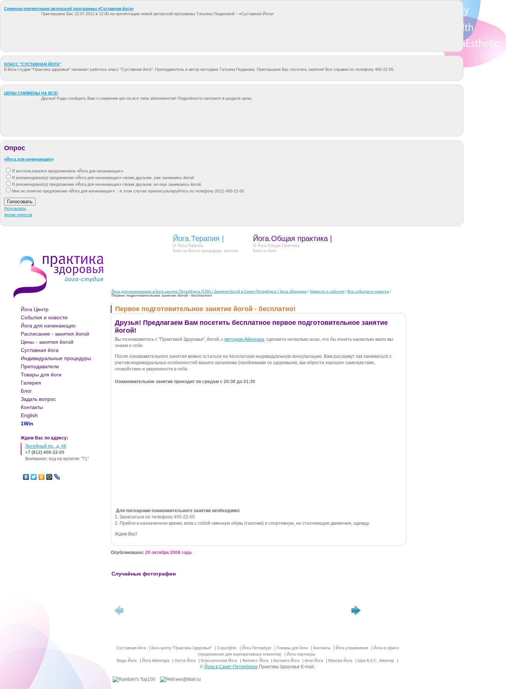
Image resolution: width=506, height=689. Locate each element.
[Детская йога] (154, 612)
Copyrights (227, 648)
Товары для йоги (41, 375)
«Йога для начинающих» (29, 159)
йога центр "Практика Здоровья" (181, 648)
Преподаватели (40, 366)
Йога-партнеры (301, 654)
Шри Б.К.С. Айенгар (375, 660)
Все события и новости (368, 291)
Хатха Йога (185, 660)
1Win (27, 423)
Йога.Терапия (196, 238)
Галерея (31, 383)
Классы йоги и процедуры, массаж (205, 250)
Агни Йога (313, 660)
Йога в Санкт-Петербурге (231, 666)
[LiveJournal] (57, 477)
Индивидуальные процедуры (56, 358)
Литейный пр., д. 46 (45, 446)
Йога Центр (35, 309)
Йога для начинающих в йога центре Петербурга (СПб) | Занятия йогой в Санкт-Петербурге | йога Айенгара (209, 291)
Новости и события (327, 291)
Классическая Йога (219, 660)
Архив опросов (18, 214)
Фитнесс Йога (255, 660)
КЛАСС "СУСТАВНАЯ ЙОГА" (32, 64)
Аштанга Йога (286, 660)
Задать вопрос (38, 399)
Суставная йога (40, 350)
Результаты (15, 208)
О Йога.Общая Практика (276, 245)
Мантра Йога (340, 660)
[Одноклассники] (42, 477)
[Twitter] (34, 477)
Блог (26, 391)
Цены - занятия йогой (47, 342)
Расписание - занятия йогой (55, 334)
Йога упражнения (352, 648)
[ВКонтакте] (26, 477)
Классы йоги (264, 250)
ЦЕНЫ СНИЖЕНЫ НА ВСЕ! (31, 93)
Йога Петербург (257, 648)
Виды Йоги (127, 660)
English (29, 415)
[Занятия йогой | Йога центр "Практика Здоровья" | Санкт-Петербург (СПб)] (209, 612)
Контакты (32, 407)
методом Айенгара (244, 339)
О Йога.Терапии (188, 245)
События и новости (44, 317)
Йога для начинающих (48, 326)
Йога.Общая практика (290, 238)
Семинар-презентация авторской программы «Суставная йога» (69, 8)
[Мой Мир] (49, 477)
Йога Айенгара (155, 660)
